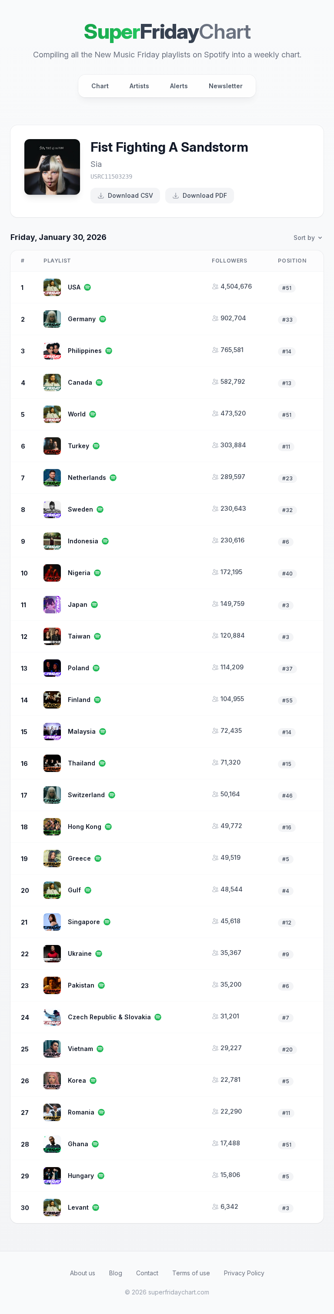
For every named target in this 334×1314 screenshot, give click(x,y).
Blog (115, 1273)
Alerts (179, 86)
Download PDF (205, 195)
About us (82, 1273)
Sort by (304, 237)
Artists (139, 86)
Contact (147, 1273)
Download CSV (130, 195)
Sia (96, 164)
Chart (100, 86)
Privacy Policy (244, 1273)
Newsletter (226, 86)
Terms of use (191, 1273)
